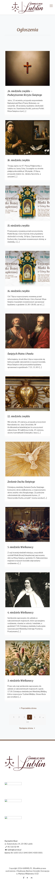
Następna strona (26, 728)
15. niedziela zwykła (18, 225)
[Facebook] (23, 877)
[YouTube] (27, 877)
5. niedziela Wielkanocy (20, 547)
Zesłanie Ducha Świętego (21, 481)
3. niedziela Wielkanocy (20, 680)
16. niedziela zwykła (18, 160)
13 (27, 722)
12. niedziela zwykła (18, 416)
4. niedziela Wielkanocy (20, 612)
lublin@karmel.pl (14, 850)
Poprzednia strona (28, 708)
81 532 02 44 (13, 847)
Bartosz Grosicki (33, 871)
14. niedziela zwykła (18, 291)
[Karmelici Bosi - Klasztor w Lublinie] (27, 7)
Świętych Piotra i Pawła (20, 353)
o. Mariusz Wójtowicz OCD (27, 874)
